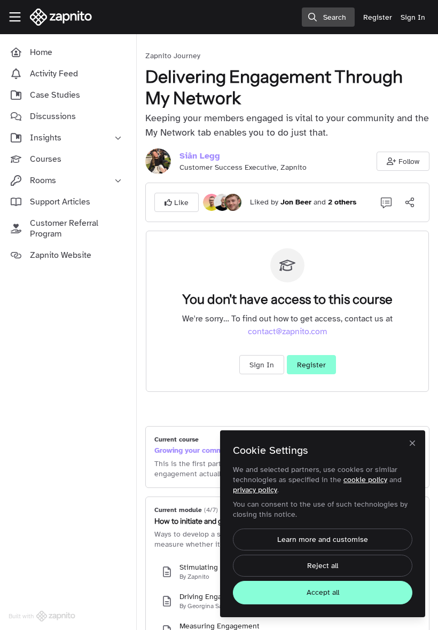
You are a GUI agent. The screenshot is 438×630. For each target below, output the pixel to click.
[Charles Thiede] (222, 201)
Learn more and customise (322, 539)
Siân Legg (199, 156)
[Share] (409, 202)
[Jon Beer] (211, 201)
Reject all (322, 565)
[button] (403, 161)
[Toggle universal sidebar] (15, 17)
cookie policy (365, 479)
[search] (328, 17)
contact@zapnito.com (287, 331)
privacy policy (255, 489)
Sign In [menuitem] (413, 17)
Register (311, 364)
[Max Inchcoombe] (232, 201)
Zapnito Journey (172, 55)
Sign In (261, 364)
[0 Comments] (386, 202)
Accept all (323, 592)
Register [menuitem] (377, 17)
